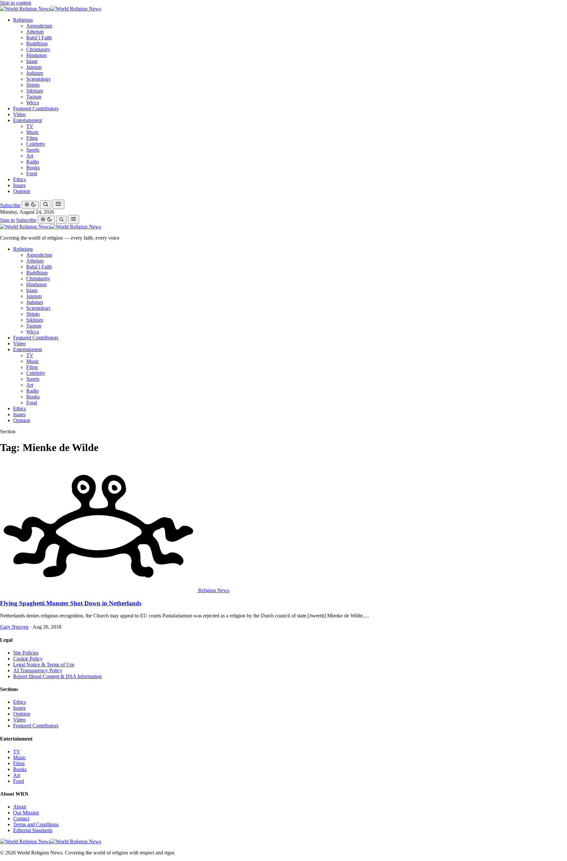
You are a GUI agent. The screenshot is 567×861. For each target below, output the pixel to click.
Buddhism (37, 43)
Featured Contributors (35, 108)
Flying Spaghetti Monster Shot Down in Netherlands (70, 603)
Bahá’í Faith (39, 37)
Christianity (38, 49)
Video (19, 114)
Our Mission (26, 812)
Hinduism (36, 55)
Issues (19, 185)
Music (32, 132)
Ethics (19, 179)
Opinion (21, 191)
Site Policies (25, 653)
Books (33, 167)
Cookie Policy (28, 658)
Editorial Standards (32, 830)
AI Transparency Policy (37, 670)
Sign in (7, 220)
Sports (32, 150)
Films (32, 138)
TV (29, 126)
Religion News (213, 590)
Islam (31, 61)
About (19, 806)
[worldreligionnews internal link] (50, 8)
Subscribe (10, 205)
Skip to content (15, 3)
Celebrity (35, 144)
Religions (23, 20)
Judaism (34, 73)
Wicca (32, 102)
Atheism (35, 31)
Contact (21, 818)
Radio (32, 161)
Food (31, 173)
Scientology (38, 79)
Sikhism (34, 91)
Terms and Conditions (36, 824)
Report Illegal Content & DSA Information (57, 676)
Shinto (33, 85)
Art (29, 156)
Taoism (33, 96)
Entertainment (27, 120)
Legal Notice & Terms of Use (43, 664)
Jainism (34, 67)
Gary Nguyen (14, 627)
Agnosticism (39, 26)
